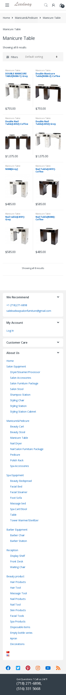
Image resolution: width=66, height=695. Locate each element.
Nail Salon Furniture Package (26, 449)
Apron (13, 638)
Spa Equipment (15, 475)
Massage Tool (18, 593)
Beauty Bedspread (21, 481)
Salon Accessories (20, 377)
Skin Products (18, 610)
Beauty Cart (17, 426)
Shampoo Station (20, 394)
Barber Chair (17, 535)
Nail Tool (15, 604)
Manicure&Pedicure (26, 17)
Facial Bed (16, 486)
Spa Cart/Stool (18, 509)
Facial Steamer (18, 492)
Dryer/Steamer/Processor (25, 372)
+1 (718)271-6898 (16, 305)
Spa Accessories (19, 466)
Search (46, 5)
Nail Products (18, 599)
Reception (12, 550)
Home (6, 17)
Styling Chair (17, 400)
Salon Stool (16, 389)
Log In (10, 330)
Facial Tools (17, 616)
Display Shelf (17, 555)
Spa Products (17, 621)
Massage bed (18, 503)
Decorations (17, 644)
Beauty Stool (17, 432)
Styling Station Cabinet (23, 411)
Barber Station (18, 541)
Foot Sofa (16, 497)
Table (13, 514)
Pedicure (15, 454)
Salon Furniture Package (24, 383)
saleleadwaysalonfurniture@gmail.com (28, 310)
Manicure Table (12, 70)
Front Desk (16, 561)
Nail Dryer (16, 443)
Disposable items (20, 627)
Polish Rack (16, 460)
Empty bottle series (21, 632)
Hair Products (18, 582)
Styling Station (18, 406)
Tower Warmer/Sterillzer (24, 520)
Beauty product (15, 576)
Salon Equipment (16, 366)
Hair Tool (15, 587)
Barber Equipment (16, 529)
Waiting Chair (17, 567)
